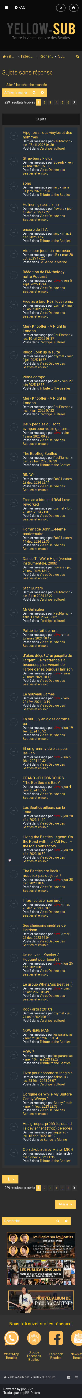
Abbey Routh (63, 1103)
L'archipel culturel (52, 148)
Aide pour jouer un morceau (46, 250)
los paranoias (63, 1034)
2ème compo (34, 377)
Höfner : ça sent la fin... (42, 204)
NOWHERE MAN (36, 1030)
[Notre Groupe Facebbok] (34, 1338)
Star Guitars (33, 588)
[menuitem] (20, 7)
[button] (74, 102)
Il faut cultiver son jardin (43, 900)
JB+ (56, 255)
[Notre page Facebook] (56, 1338)
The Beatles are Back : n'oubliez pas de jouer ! (42, 873)
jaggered (60, 1132)
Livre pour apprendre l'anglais (47, 1073)
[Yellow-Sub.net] (41, 31)
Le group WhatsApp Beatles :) (48, 984)
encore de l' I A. (36, 229)
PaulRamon (62, 141)
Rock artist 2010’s (37, 1009)
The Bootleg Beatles (40, 453)
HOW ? (28, 1051)
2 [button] (44, 102)
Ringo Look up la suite (41, 352)
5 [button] (62, 102)
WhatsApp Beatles (11, 1356)
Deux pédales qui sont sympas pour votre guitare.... (47, 426)
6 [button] (68, 102)
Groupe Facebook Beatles (34, 1355)
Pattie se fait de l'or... (40, 630)
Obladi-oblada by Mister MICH (48, 1149)
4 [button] (56, 102)
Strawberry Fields (37, 158)
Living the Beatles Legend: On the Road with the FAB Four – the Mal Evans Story (48, 841)
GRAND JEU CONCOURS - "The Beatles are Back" (44, 780)
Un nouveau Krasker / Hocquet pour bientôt (41, 957)
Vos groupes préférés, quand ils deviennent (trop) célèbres (47, 1125)
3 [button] (50, 102)
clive (57, 280)
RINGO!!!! (30, 474)
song (27, 183)
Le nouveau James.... (40, 694)
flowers (59, 208)
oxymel (59, 305)
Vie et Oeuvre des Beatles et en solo (44, 171)
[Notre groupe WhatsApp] (11, 1338)
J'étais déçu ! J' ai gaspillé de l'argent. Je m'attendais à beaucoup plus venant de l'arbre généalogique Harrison (48, 662)
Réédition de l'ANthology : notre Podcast (44, 274)
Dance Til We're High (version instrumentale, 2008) (47, 560)
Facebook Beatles (56, 1356)
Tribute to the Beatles (55, 194)
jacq (56, 187)
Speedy (59, 162)
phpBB (26, 1389)
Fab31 (58, 479)
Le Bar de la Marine (53, 262)
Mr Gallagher (33, 609)
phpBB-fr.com (30, 1393)
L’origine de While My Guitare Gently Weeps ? (47, 1096)
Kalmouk (60, 1077)
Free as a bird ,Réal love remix (48, 301)
